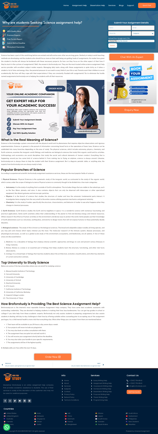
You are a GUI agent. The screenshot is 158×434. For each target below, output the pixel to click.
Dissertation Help (97, 5)
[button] (147, 5)
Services (112, 5)
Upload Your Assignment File (119, 38)
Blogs (121, 5)
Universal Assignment (142, 431)
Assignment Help (79, 5)
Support (130, 5)
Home (66, 5)
